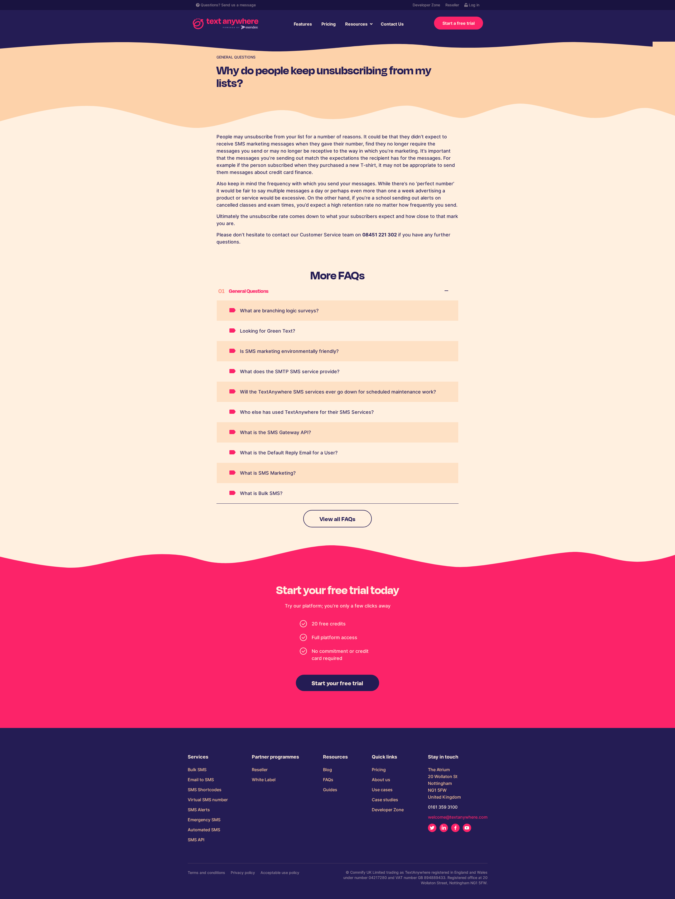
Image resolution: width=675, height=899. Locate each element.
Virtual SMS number (208, 799)
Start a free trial (458, 23)
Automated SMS (204, 829)
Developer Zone (426, 5)
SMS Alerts (199, 809)
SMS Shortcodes (204, 789)
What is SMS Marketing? (268, 473)
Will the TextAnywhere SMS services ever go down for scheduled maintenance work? (338, 392)
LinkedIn (444, 828)
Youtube (467, 828)
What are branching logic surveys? (279, 310)
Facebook (455, 828)
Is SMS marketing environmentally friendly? (289, 351)
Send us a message (238, 5)
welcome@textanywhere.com (458, 817)
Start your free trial (337, 683)
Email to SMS (201, 779)
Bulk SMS (197, 769)
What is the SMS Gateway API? (275, 432)
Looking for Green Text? (267, 331)
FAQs (328, 779)
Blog (327, 769)
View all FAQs (338, 518)
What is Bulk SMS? (261, 493)
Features (303, 24)
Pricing (328, 24)
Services (198, 757)
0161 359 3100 (442, 807)
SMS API (196, 839)
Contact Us (392, 24)
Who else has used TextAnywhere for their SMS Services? (307, 412)
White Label (264, 779)
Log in (473, 5)
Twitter (432, 828)
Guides (330, 789)
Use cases (382, 789)
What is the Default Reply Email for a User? (289, 452)
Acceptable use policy (280, 872)
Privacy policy (243, 872)
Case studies (385, 799)
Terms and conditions (206, 872)
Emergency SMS (204, 819)
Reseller (452, 5)
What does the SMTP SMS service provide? (289, 371)
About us (381, 779)
